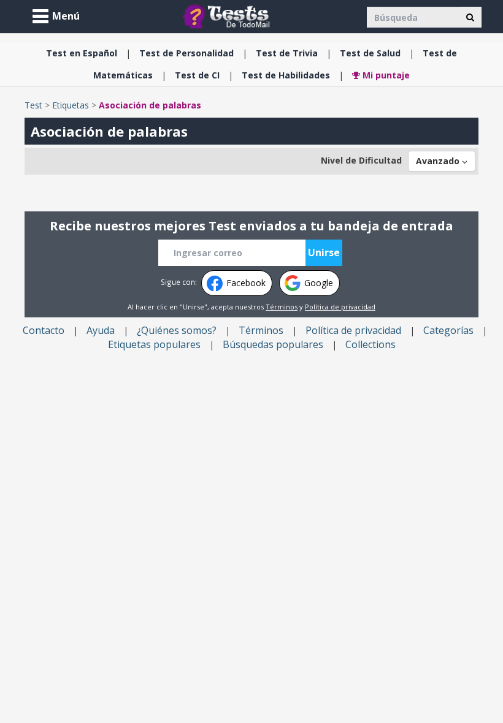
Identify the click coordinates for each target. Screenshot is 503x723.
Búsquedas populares (273, 344)
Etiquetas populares (154, 344)
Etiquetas (70, 105)
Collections (370, 344)
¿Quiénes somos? (177, 330)
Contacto (43, 330)
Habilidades (286, 75)
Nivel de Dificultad (361, 160)
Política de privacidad (340, 306)
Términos (282, 306)
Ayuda (100, 330)
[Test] (229, 15)
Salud (370, 53)
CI (197, 75)
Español (81, 53)
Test (33, 105)
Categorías (448, 330)
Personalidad (186, 53)
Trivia (287, 53)
